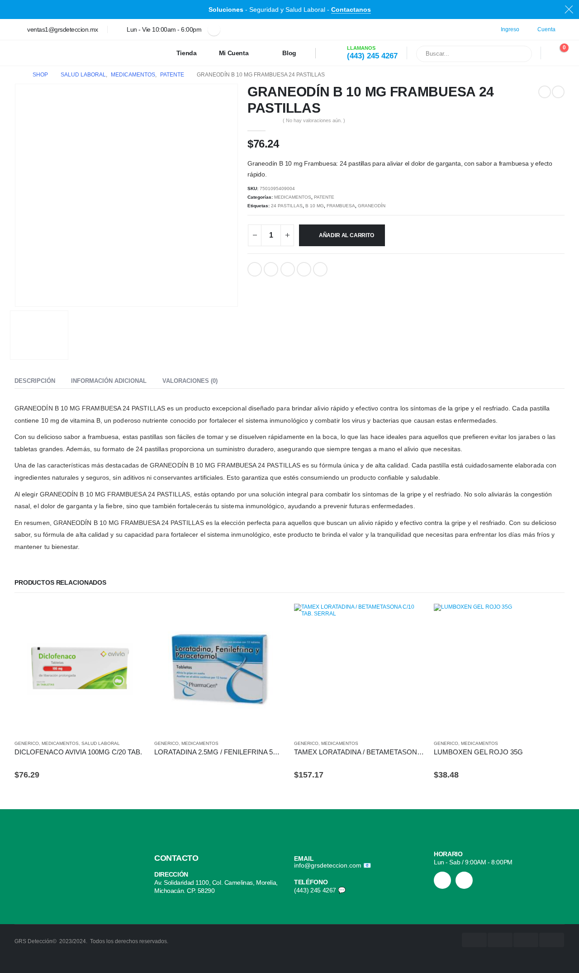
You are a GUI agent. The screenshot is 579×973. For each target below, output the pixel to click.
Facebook (254, 269)
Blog (289, 53)
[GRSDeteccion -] (43, 53)
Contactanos (351, 9)
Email (320, 269)
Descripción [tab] (34, 380)
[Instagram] (442, 880)
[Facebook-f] (464, 880)
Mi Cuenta (234, 53)
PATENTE (324, 197)
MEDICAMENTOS (292, 197)
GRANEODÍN (371, 205)
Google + (304, 269)
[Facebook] (214, 29)
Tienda (186, 53)
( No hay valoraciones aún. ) (314, 120)
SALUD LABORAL (100, 743)
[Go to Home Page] (17, 75)
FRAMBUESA (341, 205)
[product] (79, 669)
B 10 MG (314, 205)
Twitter (271, 269)
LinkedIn (287, 269)
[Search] (519, 54)
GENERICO (26, 743)
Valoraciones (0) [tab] (190, 380)
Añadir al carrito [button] (130, 619)
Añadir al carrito (346, 235)
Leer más (270, 619)
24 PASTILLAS (287, 205)
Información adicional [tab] (109, 380)
